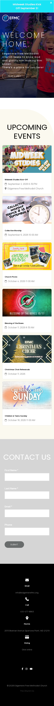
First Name (11, 470)
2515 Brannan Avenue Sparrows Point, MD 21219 (27, 630)
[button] (49, 18)
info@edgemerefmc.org (27, 592)
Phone (8, 524)
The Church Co (27, 690)
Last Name (11, 488)
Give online (27, 649)
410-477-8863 (27, 611)
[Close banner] (51, 3)
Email (8, 506)
